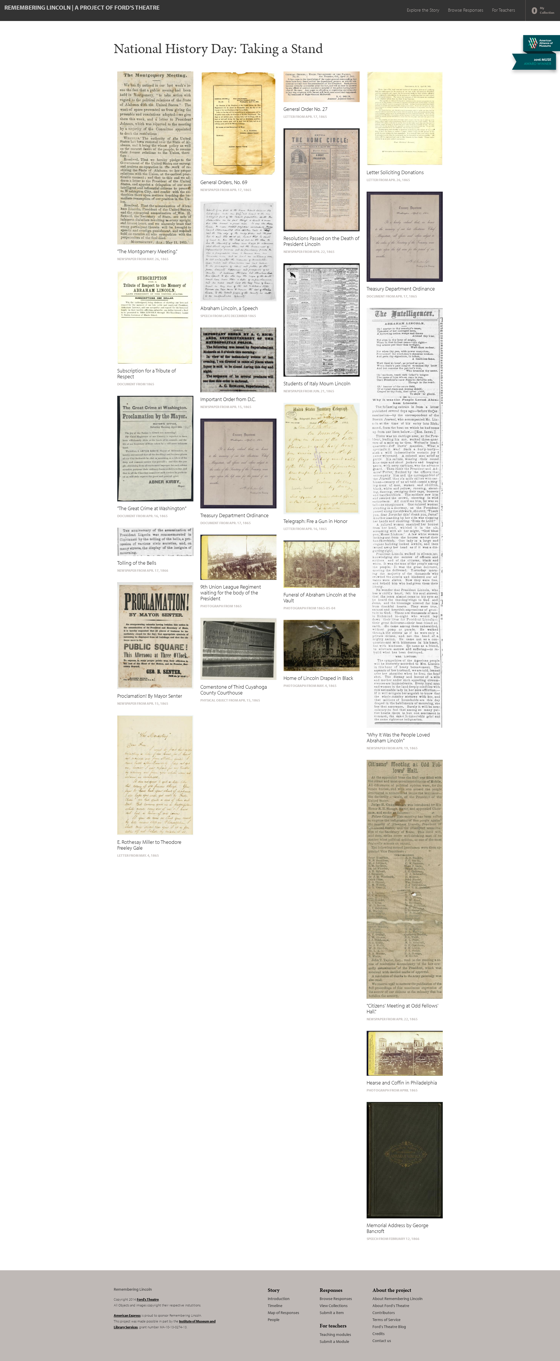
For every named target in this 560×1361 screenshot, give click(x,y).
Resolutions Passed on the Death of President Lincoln (321, 241)
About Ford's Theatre (390, 1305)
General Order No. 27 (306, 109)
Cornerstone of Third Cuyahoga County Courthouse (233, 689)
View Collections (334, 1305)
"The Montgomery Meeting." (147, 251)
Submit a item (332, 1312)
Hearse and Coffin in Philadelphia (402, 1082)
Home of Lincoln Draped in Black (318, 678)
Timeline (275, 1305)
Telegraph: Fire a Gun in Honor (315, 521)
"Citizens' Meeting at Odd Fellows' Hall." (402, 1008)
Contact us (381, 1340)
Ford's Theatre (148, 1299)
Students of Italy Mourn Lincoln (317, 383)
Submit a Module (334, 1341)
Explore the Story (423, 10)
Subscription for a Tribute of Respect (146, 373)
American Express (127, 1315)
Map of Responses (283, 1312)
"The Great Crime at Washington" (151, 508)
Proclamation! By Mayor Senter (149, 695)
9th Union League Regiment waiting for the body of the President (230, 592)
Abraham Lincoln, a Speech (229, 308)
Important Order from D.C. (228, 399)
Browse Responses (465, 10)
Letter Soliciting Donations (395, 172)
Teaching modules (335, 1334)
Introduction (279, 1298)
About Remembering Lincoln (397, 1298)
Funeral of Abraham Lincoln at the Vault (320, 597)
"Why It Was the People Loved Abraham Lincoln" (398, 737)
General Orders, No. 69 (223, 182)
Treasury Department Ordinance (234, 515)
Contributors (383, 1312)
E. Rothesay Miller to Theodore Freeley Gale (149, 845)
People (273, 1319)
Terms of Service (386, 1319)
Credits (378, 1333)
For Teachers (503, 10)
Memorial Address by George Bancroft (397, 1228)
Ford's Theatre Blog (389, 1326)
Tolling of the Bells (136, 562)
